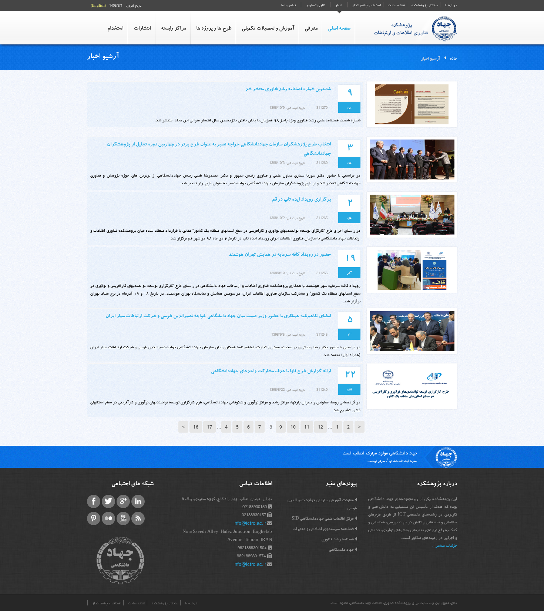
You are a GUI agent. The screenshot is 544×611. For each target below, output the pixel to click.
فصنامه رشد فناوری (338, 539)
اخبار (338, 5)
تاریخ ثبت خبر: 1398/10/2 (287, 218)
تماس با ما (288, 5)
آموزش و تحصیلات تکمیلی (268, 29)
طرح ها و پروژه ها (213, 29)
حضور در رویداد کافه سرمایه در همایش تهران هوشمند (280, 255)
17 (209, 427)
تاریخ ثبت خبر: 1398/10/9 (287, 107)
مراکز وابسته (173, 29)
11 (306, 427)
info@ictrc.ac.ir (250, 523)
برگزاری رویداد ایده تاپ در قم (301, 200)
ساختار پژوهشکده (424, 5)
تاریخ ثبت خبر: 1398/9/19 (287, 273)
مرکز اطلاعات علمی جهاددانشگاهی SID (323, 518)
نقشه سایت (396, 5)
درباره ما (450, 5)
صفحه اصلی (339, 29)
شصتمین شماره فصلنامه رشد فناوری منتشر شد (288, 90)
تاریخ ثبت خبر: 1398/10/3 (287, 163)
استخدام (115, 29)
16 (195, 427)
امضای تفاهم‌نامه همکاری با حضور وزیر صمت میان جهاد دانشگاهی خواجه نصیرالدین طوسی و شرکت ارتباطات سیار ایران (218, 316)
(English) (98, 5)
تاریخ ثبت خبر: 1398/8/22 (287, 389)
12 (320, 427)
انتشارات (142, 29)
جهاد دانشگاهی (341, 549)
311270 (322, 107)
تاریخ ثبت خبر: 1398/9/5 (288, 334)
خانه (453, 58)
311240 (322, 389)
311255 (322, 273)
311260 (322, 163)
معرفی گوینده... (376, 461)
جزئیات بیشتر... (444, 545)
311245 (322, 334)
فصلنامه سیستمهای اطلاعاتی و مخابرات (323, 529)
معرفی (311, 29)
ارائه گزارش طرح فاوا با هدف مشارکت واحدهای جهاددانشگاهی (271, 372)
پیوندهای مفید (341, 484)
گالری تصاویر (315, 5)
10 (293, 427)
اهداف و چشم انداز (366, 5)
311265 (322, 218)
